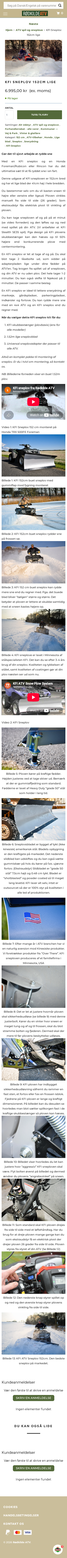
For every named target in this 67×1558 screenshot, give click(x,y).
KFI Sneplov (13, 145)
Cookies (10, 1507)
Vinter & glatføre (30, 133)
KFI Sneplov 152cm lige (30, 82)
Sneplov (17, 141)
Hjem (9, 30)
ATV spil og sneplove (29, 30)
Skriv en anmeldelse (33, 1398)
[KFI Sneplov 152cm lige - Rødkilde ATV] (33, 58)
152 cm (20, 137)
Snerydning (31, 141)
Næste (33, 24)
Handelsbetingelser (21, 1515)
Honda (48, 137)
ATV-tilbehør (35, 137)
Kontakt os (13, 1523)
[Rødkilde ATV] (35, 13)
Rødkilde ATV (22, 1542)
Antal (9, 107)
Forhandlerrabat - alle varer (22, 128)
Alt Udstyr (25, 124)
